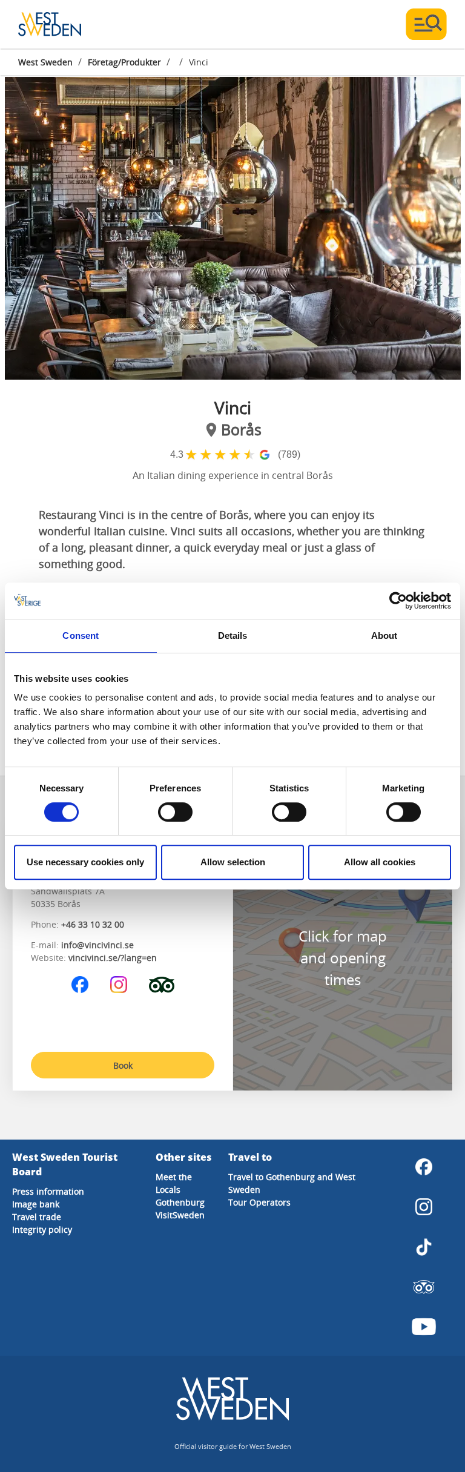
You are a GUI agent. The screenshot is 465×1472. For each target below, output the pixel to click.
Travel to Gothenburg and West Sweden (291, 1183)
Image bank (35, 1204)
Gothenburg (180, 1202)
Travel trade (36, 1217)
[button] (233, 228)
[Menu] (426, 24)
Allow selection (232, 862)
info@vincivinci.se (97, 945)
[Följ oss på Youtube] (424, 1327)
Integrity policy (42, 1229)
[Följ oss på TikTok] (424, 1247)
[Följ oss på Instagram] (118, 984)
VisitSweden (180, 1215)
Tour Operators (259, 1202)
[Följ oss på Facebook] (79, 984)
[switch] (175, 812)
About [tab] (384, 635)
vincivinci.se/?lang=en (112, 957)
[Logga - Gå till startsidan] (60, 24)
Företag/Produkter (124, 62)
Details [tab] (233, 635)
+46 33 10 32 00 (92, 924)
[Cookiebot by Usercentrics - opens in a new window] (398, 601)
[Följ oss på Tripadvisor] (161, 984)
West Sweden (45, 62)
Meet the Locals (174, 1183)
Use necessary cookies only (85, 862)
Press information (48, 1191)
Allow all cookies (379, 862)
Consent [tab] (80, 635)
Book (123, 1065)
